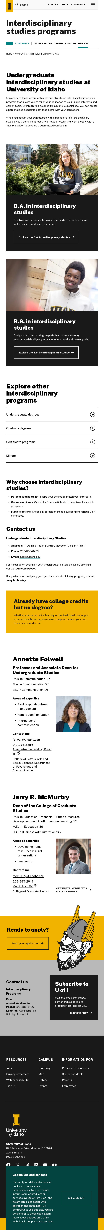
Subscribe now (79, 1013)
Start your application (25, 943)
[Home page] (9, 6)
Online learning (65, 43)
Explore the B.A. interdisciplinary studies (44, 237)
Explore (53, 4)
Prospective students (75, 1068)
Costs (64, 4)
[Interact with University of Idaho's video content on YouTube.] (45, 1165)
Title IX (10, 1086)
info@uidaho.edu (15, 1157)
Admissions (78, 4)
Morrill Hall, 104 (23, 886)
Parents (67, 1080)
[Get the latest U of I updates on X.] (17, 1165)
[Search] (17, 4)
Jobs (9, 1068)
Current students (72, 1074)
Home (9, 54)
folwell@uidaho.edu (26, 739)
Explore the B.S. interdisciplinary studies (44, 352)
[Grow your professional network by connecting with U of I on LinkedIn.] (36, 1165)
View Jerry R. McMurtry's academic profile (71, 890)
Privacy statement (17, 1074)
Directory (45, 1068)
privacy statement (42, 1221)
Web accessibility (17, 1080)
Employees (69, 1086)
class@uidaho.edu (30, 556)
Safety (43, 1080)
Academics (22, 43)
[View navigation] (93, 4)
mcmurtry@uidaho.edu (28, 876)
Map (41, 1074)
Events (43, 1086)
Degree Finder (43, 43)
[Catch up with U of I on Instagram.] (27, 1165)
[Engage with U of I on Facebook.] (8, 1165)
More (83, 43)
